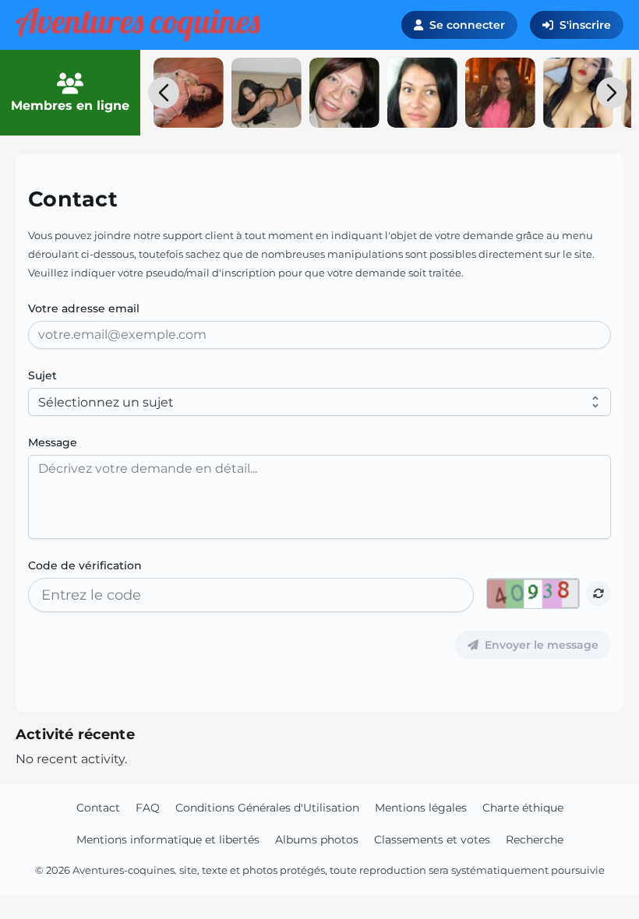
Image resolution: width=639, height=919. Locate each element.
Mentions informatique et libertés (167, 840)
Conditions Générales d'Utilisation (267, 808)
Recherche (534, 840)
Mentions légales (421, 808)
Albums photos (316, 840)
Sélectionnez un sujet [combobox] (106, 402)
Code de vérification (85, 565)
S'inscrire (585, 25)
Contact (98, 808)
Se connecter (467, 25)
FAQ (148, 808)
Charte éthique (522, 808)
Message (52, 442)
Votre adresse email (83, 308)
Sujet (42, 375)
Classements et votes (432, 840)
